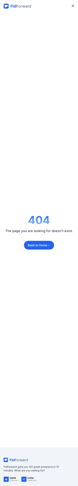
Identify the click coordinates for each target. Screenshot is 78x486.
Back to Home (37, 245)
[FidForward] (39, 460)
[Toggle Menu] (72, 5)
